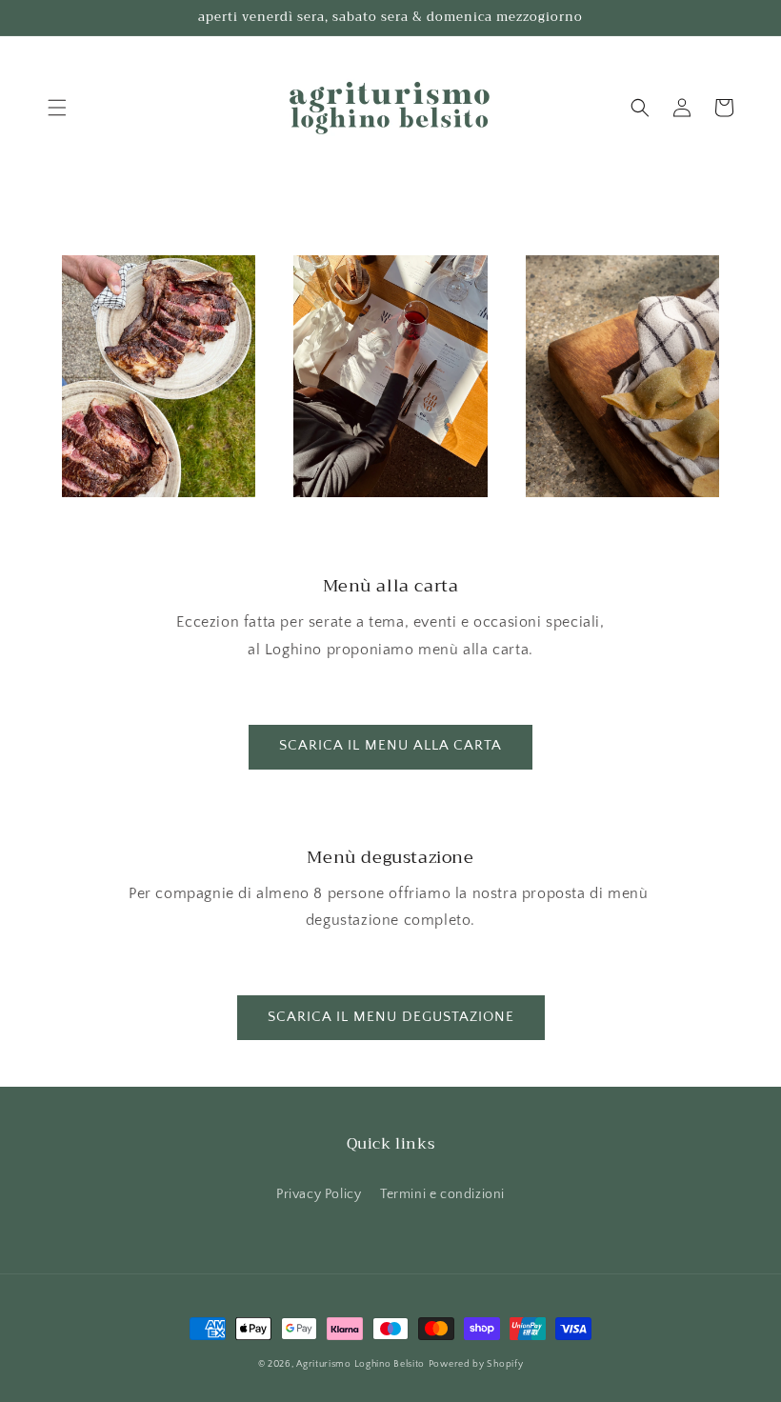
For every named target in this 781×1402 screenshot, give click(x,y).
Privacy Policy (318, 1194)
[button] (57, 108)
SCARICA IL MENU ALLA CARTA (390, 745)
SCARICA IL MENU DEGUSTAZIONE (391, 1017)
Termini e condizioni (442, 1194)
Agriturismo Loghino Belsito (360, 1364)
